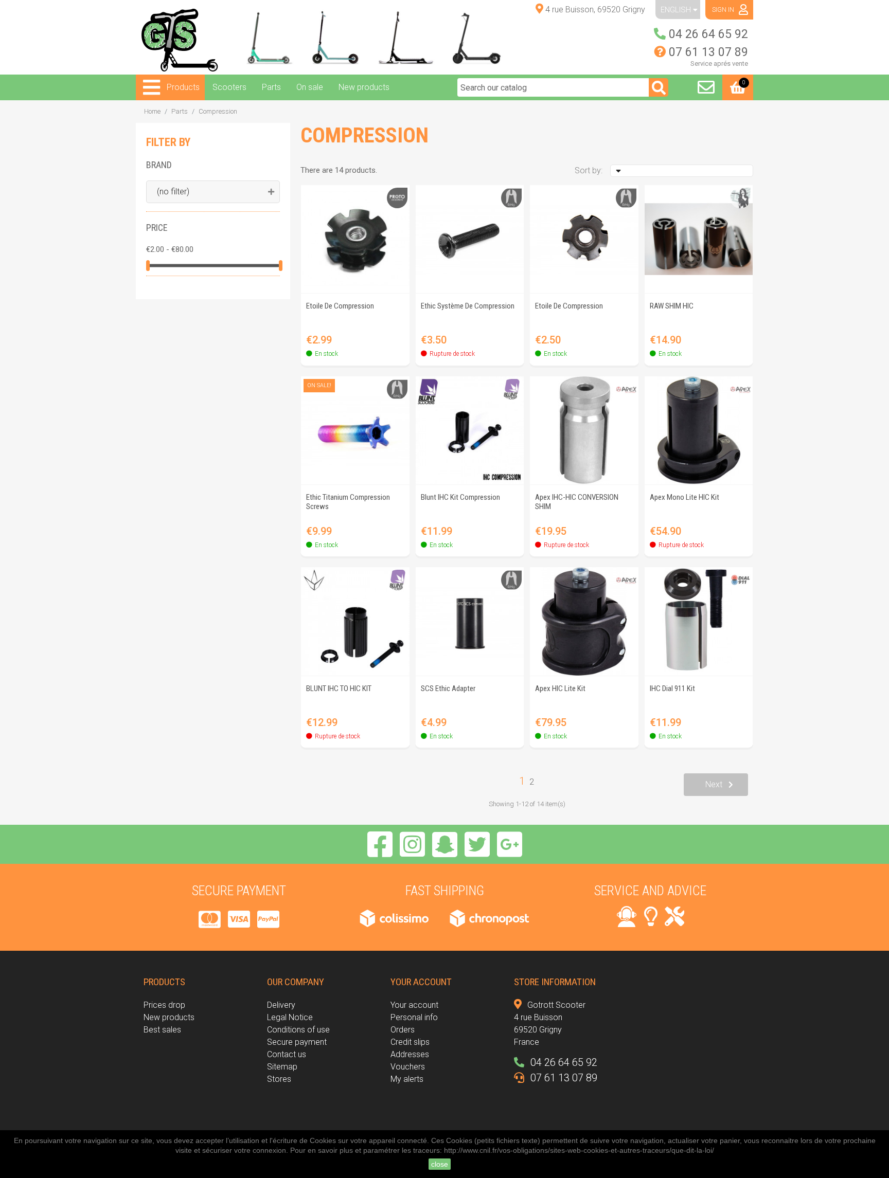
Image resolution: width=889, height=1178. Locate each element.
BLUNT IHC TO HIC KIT (338, 688)
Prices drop (164, 1005)
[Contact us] (706, 87)
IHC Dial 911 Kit (672, 688)
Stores (279, 1079)
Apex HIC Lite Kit (560, 688)
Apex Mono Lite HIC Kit (684, 497)
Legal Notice (290, 1017)
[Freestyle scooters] (267, 37)
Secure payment (297, 1042)
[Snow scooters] (410, 37)
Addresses (409, 1054)
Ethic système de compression (467, 306)
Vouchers (407, 1067)
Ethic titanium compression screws (348, 502)
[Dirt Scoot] (338, 37)
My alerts (406, 1079)
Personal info (414, 1017)
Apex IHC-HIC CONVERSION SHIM (576, 502)
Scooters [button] (229, 87)
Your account (414, 1005)
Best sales (162, 1030)
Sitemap (282, 1067)
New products (364, 87)
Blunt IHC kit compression (460, 497)
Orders (402, 1030)
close (439, 1164)
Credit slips (410, 1042)
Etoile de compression (340, 306)
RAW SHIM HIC (672, 306)
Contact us (286, 1054)
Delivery (281, 1005)
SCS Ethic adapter (448, 688)
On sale (309, 87)
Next (713, 784)
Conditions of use (298, 1030)
